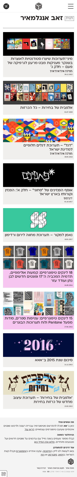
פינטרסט (52, 455)
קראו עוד (29, 429)
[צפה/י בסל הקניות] (6, 6)
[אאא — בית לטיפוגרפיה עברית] (71, 461)
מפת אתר (70, 468)
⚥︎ (3, 474)
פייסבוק (47, 451)
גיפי (42, 455)
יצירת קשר (41, 468)
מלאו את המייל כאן (44, 442)
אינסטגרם (21, 451)
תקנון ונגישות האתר (55, 468)
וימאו (60, 455)
